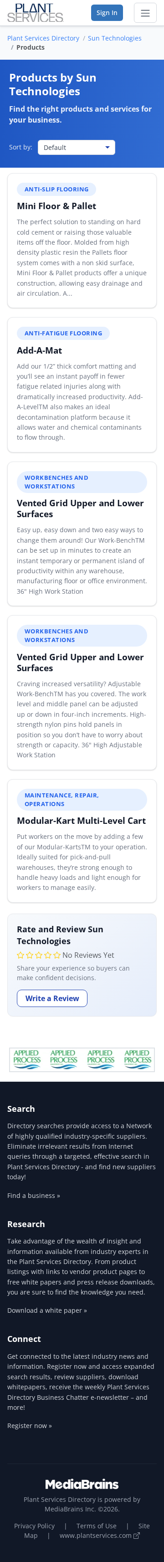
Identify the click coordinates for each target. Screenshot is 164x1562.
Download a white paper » (47, 1310)
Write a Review (52, 998)
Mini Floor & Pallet (56, 206)
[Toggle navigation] (145, 13)
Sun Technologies (115, 38)
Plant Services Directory (43, 38)
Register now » (29, 1425)
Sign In (107, 12)
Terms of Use (97, 1525)
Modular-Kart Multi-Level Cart (81, 820)
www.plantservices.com (96, 1535)
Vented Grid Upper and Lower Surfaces (80, 508)
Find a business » (33, 1195)
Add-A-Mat (39, 350)
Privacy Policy (34, 1525)
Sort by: (20, 147)
